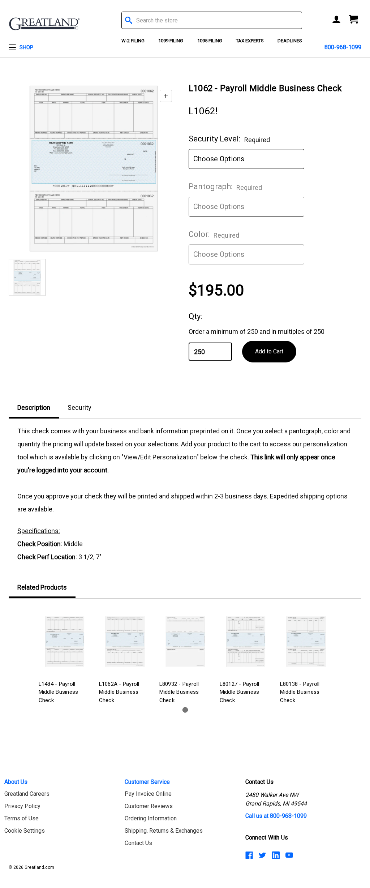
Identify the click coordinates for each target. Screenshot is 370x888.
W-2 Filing (133, 40)
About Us (15, 781)
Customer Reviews (149, 806)
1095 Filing (209, 40)
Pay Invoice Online (148, 793)
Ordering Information (151, 818)
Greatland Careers (27, 793)
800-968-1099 (342, 47)
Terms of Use (21, 818)
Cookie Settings (24, 830)
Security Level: (229, 139)
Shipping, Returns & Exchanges (164, 830)
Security (79, 407)
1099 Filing (170, 40)
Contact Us (138, 843)
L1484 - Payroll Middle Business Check (58, 692)
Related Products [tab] (42, 587)
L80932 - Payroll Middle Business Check (179, 692)
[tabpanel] (64, 656)
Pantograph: (225, 186)
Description (33, 407)
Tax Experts (250, 40)
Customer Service (147, 781)
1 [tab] (185, 710)
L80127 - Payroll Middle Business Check (239, 692)
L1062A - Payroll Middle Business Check (119, 692)
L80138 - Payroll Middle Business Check (300, 692)
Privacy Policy (22, 806)
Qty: (195, 316)
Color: (214, 234)
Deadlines (290, 40)
